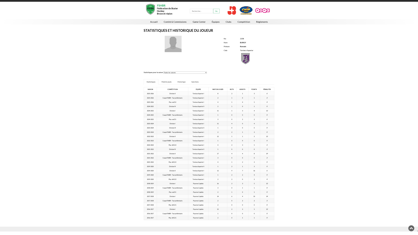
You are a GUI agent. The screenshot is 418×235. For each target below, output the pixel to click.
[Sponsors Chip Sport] (246, 10)
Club (225, 50)
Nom (226, 42)
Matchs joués (167, 82)
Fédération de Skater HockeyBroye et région (167, 9)
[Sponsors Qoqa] (263, 10)
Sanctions (195, 82)
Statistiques (151, 82)
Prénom (227, 46)
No (225, 39)
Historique (181, 82)
